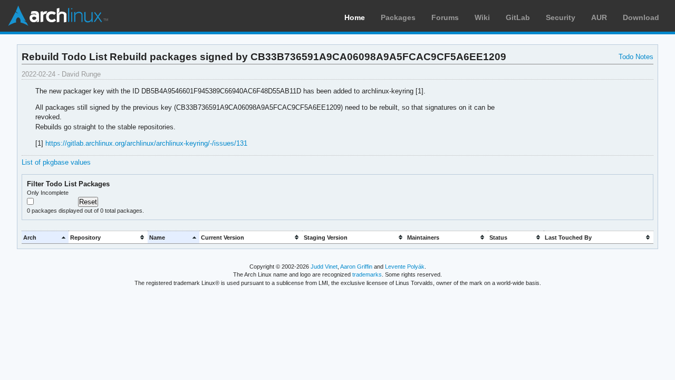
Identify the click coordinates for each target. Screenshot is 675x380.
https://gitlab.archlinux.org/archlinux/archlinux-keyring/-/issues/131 (146, 143)
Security (560, 17)
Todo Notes (636, 57)
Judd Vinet (324, 266)
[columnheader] (45, 237)
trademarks (367, 274)
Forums (445, 17)
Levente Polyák (405, 266)
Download (641, 17)
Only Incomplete (48, 192)
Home (354, 17)
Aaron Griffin (356, 266)
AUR (599, 17)
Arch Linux (58, 15)
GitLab (518, 17)
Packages (398, 17)
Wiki (482, 17)
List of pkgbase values (56, 162)
